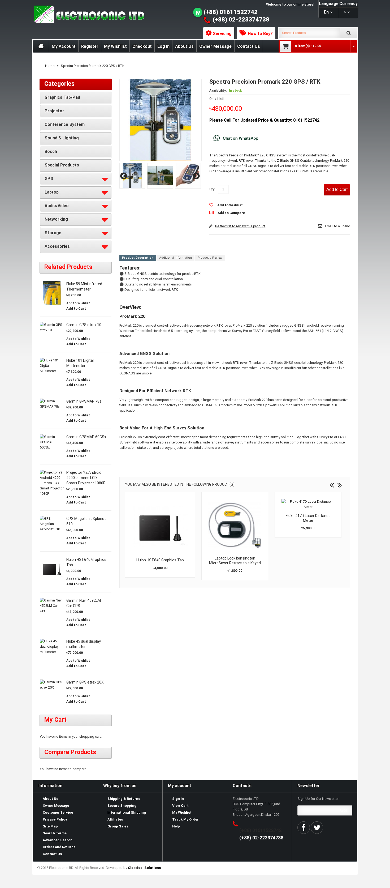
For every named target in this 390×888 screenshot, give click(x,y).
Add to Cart (76, 308)
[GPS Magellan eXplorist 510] (52, 524)
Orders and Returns (59, 847)
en (326, 12)
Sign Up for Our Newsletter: (318, 799)
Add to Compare (231, 213)
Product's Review (210, 257)
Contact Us (248, 46)
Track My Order (185, 819)
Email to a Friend (337, 226)
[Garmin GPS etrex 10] (52, 327)
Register (89, 46)
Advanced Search (57, 840)
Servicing (222, 33)
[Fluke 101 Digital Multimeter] (52, 366)
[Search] (348, 33)
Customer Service (58, 812)
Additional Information (175, 257)
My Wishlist (115, 46)
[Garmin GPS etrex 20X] (52, 685)
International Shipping (126, 812)
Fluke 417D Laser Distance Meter (308, 518)
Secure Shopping (121, 806)
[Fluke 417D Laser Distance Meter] (308, 504)
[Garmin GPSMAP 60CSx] (52, 442)
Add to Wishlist (230, 205)
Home (49, 66)
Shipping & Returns (123, 799)
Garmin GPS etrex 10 (83, 325)
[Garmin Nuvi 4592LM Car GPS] (52, 606)
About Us (184, 46)
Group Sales (117, 826)
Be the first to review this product (240, 226)
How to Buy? (260, 33)
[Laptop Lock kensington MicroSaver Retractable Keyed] (234, 525)
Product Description (137, 257)
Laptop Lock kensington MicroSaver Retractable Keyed (235, 560)
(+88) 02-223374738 (241, 19)
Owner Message (215, 46)
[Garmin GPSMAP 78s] (52, 404)
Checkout (142, 46)
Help (176, 826)
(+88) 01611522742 (231, 12)
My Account (64, 46)
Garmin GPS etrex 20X (85, 682)
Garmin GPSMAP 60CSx (86, 437)
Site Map (50, 826)
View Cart (180, 806)
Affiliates (115, 819)
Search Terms (55, 833)
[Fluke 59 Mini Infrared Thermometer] (52, 293)
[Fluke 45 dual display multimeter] (52, 647)
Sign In (178, 799)
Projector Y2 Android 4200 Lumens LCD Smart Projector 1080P (86, 477)
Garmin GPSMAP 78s (84, 401)
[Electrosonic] (88, 14)
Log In (163, 46)
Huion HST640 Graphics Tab (160, 560)
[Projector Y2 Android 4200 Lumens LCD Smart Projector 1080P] (52, 483)
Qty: (212, 189)
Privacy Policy (55, 819)
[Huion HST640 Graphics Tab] (160, 526)
